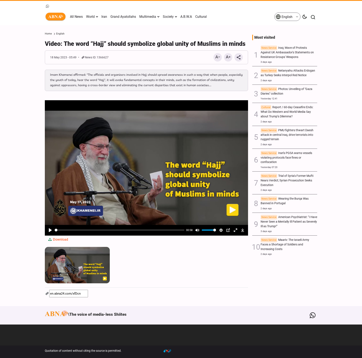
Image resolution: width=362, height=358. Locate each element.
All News (76, 17)
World (90, 17)
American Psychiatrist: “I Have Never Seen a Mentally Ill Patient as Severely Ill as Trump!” (289, 221)
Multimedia (147, 17)
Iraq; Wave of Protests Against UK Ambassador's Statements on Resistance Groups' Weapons (287, 52)
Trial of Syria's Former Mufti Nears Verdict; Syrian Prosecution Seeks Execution (287, 180)
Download (60, 239)
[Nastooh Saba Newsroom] (169, 350)
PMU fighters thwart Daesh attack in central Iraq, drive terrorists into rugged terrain (287, 134)
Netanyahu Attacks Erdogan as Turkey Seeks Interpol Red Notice (288, 73)
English (286, 17)
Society (168, 17)
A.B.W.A (186, 17)
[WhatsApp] (312, 315)
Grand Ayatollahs (123, 17)
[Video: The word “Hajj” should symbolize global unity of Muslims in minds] (77, 265)
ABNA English (56, 16)
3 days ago (266, 62)
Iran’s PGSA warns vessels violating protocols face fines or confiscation (286, 157)
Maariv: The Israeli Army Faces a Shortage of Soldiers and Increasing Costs (285, 244)
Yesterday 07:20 (269, 167)
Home (48, 33)
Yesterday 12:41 (269, 98)
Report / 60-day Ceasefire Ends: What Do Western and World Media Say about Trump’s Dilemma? (287, 111)
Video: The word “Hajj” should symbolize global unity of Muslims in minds (145, 43)
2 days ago (266, 80)
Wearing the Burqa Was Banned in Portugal (285, 201)
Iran (104, 17)
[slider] (119, 230)
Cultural (201, 17)
